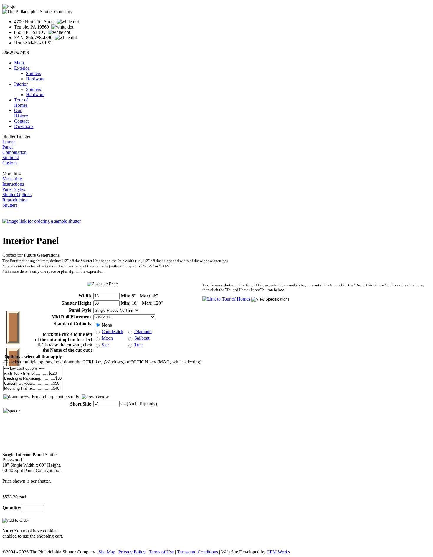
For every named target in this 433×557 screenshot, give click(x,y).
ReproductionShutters (15, 202)
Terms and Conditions (197, 551)
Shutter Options (17, 194)
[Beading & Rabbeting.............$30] (33, 378)
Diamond (143, 331)
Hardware (35, 78)
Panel (7, 146)
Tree (138, 344)
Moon (107, 338)
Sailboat (141, 338)
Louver (9, 141)
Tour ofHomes (21, 102)
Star (105, 344)
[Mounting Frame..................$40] (33, 388)
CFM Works (278, 551)
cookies (50, 530)
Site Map (106, 551)
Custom (9, 162)
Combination (14, 152)
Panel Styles (13, 189)
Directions (23, 126)
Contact (21, 121)
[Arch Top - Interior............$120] (33, 373)
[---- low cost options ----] (33, 368)
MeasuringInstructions (13, 181)
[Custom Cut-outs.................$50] (33, 383)
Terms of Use (161, 551)
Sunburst (10, 157)
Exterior (21, 68)
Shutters (33, 73)
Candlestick (112, 331)
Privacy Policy (132, 551)
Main (19, 62)
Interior (21, 83)
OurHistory (21, 113)
